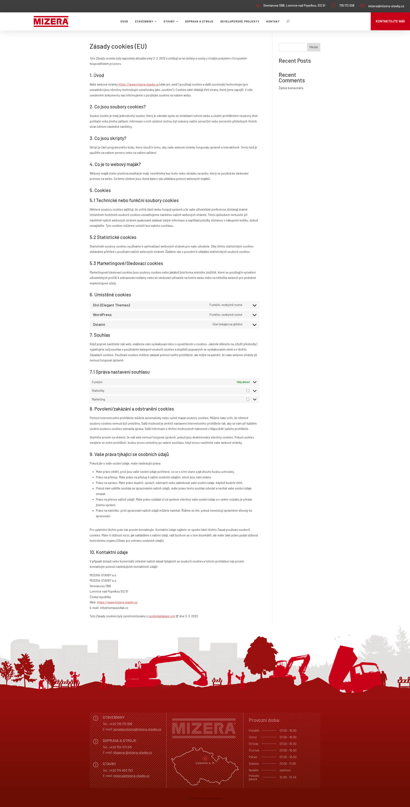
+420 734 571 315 (120, 747)
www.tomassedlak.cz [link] (210, 798)
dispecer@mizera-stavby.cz (132, 752)
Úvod (124, 21)
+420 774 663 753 (121, 770)
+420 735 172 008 (120, 724)
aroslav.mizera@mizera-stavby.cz (137, 729)
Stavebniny (144, 21)
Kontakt (273, 21)
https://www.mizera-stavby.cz (139, 84)
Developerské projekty (239, 21)
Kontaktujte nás (390, 21)
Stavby (169, 21)
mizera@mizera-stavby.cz (386, 6)
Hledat (313, 47)
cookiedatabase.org (161, 616)
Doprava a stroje (199, 21)
